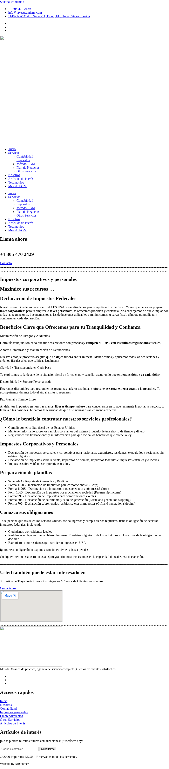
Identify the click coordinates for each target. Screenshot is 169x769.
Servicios (14, 197)
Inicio (12, 193)
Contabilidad (24, 200)
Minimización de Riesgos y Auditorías (25, 336)
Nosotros (14, 219)
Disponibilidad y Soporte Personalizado (26, 381)
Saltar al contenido (12, 2)
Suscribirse (48, 748)
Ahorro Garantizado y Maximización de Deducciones (35, 350)
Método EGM (25, 208)
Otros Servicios (26, 215)
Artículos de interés (20, 223)
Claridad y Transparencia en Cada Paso (25, 367)
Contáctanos (8, 588)
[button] (84, 336)
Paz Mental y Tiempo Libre (18, 399)
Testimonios (16, 226)
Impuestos (23, 204)
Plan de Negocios (27, 211)
